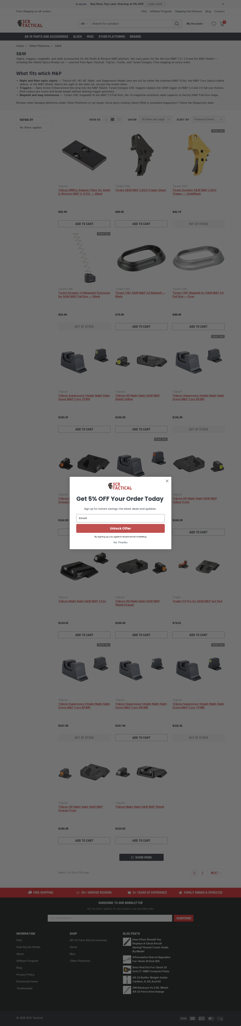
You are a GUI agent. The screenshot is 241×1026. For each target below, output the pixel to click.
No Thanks (121, 542)
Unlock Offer (120, 528)
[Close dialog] (167, 481)
